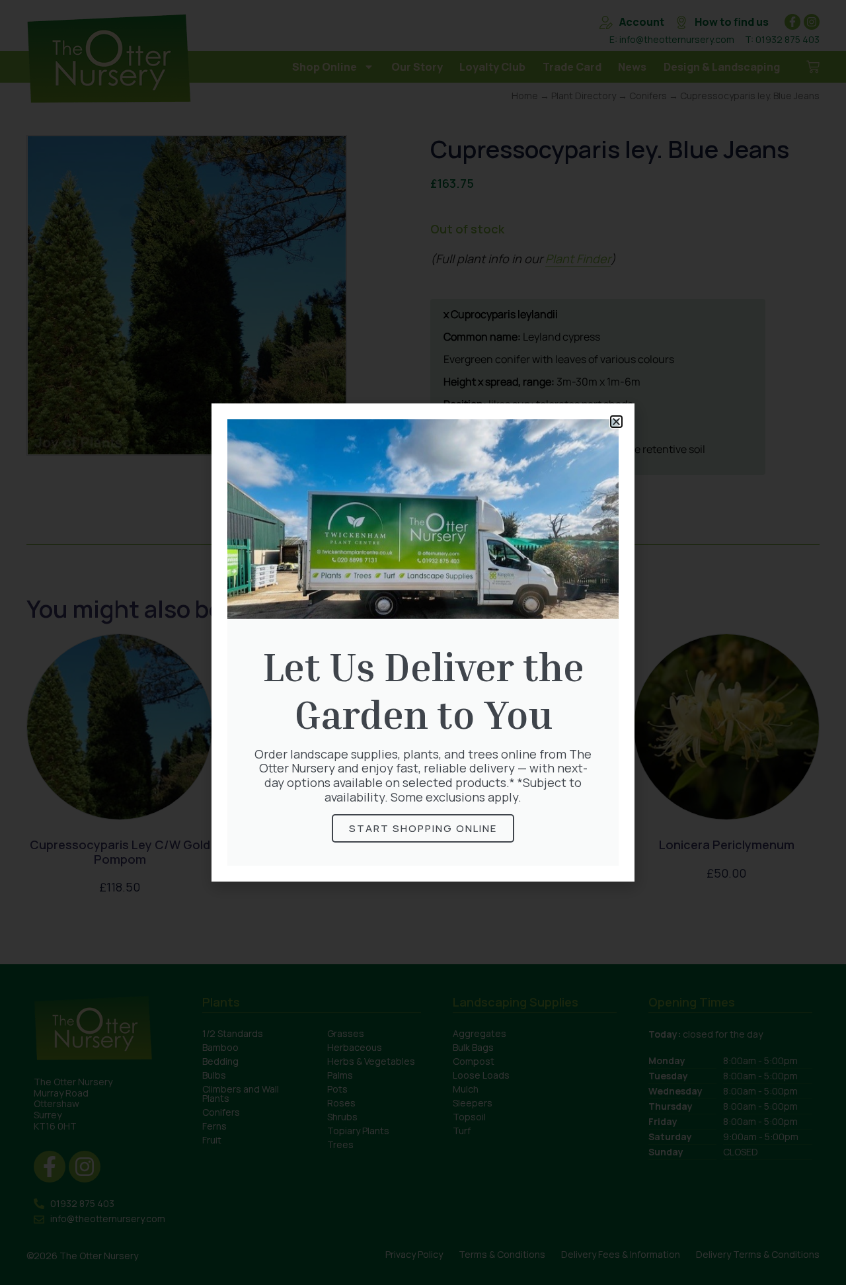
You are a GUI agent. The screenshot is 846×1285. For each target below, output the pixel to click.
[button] (616, 422)
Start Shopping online (423, 828)
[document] (423, 642)
